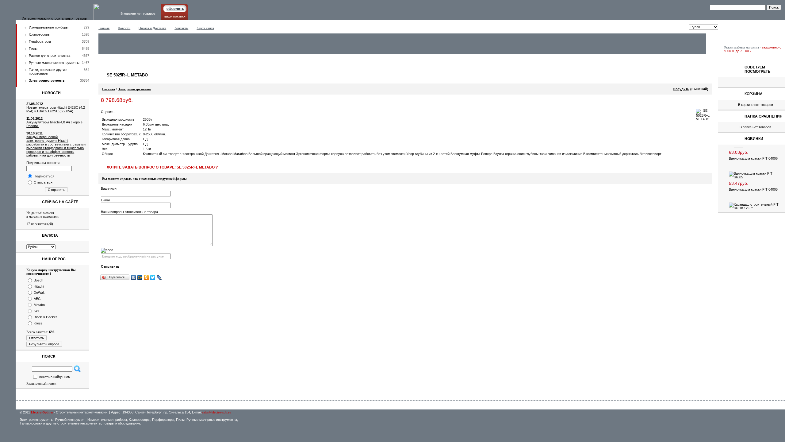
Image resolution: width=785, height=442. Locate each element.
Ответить (36, 338)
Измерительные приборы (48, 27)
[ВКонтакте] (133, 277)
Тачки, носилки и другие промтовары (48, 71)
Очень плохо (119, 112)
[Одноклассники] (146, 277)
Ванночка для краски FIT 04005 (753, 185)
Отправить (56, 190)
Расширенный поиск (41, 383)
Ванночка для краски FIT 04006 (753, 154)
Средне (131, 112)
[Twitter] (153, 277)
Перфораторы (40, 41)
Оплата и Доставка (152, 28)
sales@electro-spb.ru (216, 412)
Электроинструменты (47, 80)
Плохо (125, 112)
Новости (124, 28)
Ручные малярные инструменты (54, 62)
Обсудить (681, 89)
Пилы (33, 48)
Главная (103, 28)
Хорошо (138, 112)
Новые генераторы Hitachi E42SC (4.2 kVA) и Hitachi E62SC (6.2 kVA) (55, 109)
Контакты (181, 28)
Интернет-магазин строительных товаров (54, 18)
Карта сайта (205, 28)
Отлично (144, 112)
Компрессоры (39, 34)
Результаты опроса (44, 344)
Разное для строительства (49, 55)
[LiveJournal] (159, 277)
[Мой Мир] (140, 277)
